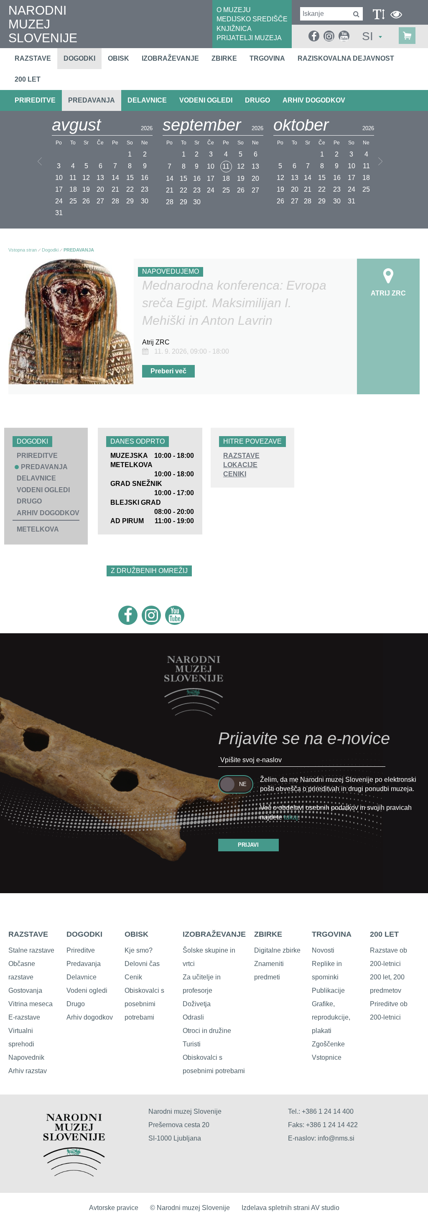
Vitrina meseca (30, 1003)
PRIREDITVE (35, 100)
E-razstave (24, 1017)
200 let (28, 79)
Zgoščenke (328, 1044)
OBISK (136, 934)
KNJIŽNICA (234, 28)
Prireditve (80, 950)
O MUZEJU (234, 9)
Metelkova (38, 529)
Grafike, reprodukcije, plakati (331, 1017)
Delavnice (81, 977)
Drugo (75, 1003)
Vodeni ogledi (86, 990)
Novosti (323, 950)
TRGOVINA (332, 934)
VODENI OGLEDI (205, 100)
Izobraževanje (170, 58)
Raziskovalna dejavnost (346, 58)
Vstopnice (326, 1057)
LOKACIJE (240, 464)
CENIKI (234, 474)
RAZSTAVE (241, 455)
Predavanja (83, 963)
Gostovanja (25, 990)
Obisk (118, 58)
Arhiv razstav (27, 1070)
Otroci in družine (207, 1030)
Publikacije (328, 990)
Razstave (33, 58)
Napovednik (26, 1057)
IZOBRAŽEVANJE (214, 934)
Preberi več (168, 371)
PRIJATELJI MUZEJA (249, 37)
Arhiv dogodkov (314, 100)
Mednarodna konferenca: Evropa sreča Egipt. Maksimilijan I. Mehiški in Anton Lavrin (234, 302)
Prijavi (248, 845)
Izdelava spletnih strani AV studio (290, 1207)
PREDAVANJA (91, 100)
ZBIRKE (268, 934)
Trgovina (267, 58)
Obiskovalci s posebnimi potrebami (144, 1004)
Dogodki (79, 58)
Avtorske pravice (113, 1207)
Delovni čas (142, 963)
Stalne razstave (31, 950)
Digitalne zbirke (277, 950)
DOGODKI (84, 934)
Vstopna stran (22, 249)
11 (225, 166)
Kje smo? (139, 950)
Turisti (192, 1044)
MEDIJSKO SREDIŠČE (252, 19)
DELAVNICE (147, 100)
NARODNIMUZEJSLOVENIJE (42, 24)
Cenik (133, 977)
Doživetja (197, 1003)
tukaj (291, 817)
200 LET (384, 934)
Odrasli (193, 1017)
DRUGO (257, 100)
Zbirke (224, 58)
